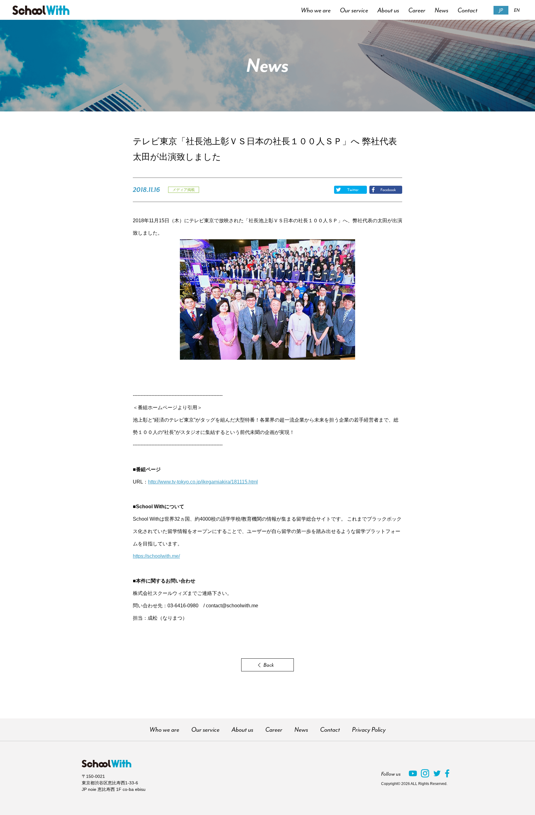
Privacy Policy (369, 730)
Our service (354, 10)
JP (501, 10)
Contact (467, 10)
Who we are (316, 10)
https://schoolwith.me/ (156, 556)
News (441, 10)
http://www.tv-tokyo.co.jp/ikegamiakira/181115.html (203, 481)
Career (416, 10)
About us (388, 10)
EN (517, 10)
